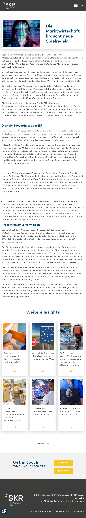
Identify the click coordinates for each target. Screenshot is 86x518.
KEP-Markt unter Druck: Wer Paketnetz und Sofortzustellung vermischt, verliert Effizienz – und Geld (70, 359)
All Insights (41, 443)
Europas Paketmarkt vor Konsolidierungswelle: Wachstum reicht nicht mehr (13, 414)
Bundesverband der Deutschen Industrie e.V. (27, 247)
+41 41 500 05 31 (35, 466)
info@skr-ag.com (76, 501)
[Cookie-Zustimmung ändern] (4, 511)
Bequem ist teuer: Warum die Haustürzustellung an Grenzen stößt (12, 357)
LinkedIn (65, 471)
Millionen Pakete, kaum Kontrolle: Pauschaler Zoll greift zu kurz (71, 411)
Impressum (79, 511)
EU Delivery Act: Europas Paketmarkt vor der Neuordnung (42, 411)
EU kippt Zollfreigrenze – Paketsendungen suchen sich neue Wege (43, 356)
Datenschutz (62, 511)
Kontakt (65, 463)
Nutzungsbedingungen (40, 511)
